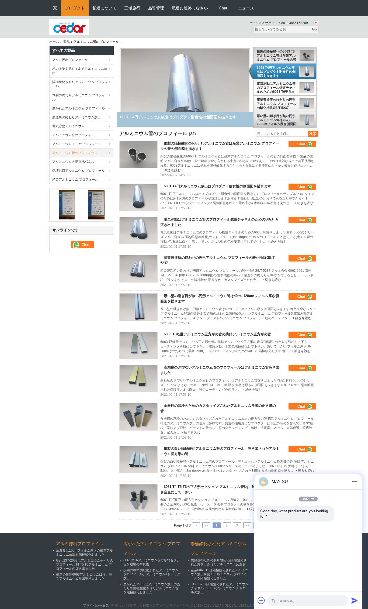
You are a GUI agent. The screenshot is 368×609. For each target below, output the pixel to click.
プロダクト (75, 8)
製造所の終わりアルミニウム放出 (76, 117)
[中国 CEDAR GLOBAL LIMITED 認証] (67, 205)
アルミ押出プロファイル (70, 60)
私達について (104, 8)
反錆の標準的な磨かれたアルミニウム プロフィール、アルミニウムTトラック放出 (151, 574)
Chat (223, 8)
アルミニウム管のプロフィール (75, 153)
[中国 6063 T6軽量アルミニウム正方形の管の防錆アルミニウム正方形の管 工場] (138, 345)
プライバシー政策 (96, 605)
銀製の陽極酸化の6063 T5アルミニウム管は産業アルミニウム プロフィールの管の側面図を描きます (276, 55)
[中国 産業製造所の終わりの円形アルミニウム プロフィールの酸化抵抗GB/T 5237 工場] (138, 269)
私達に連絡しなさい (190, 8)
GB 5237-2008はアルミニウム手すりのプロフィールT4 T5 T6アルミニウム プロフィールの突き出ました (84, 564)
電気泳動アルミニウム (68, 126)
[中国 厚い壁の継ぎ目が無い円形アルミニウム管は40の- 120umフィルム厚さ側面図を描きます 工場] (138, 307)
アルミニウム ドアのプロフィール (77, 144)
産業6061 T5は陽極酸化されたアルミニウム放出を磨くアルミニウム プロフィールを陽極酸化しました (219, 574)
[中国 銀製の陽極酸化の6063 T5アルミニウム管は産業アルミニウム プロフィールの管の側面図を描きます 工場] (138, 154)
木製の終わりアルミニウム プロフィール (80, 97)
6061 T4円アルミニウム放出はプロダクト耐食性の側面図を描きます (276, 72)
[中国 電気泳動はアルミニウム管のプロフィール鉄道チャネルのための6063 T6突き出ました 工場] (138, 230)
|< (196, 525)
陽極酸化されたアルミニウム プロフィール (80, 84)
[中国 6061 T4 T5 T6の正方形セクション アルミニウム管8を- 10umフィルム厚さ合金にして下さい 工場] (138, 498)
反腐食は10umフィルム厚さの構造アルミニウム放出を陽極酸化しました (84, 552)
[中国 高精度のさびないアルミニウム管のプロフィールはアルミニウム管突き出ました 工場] (138, 378)
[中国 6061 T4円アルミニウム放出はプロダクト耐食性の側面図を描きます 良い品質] (185, 95)
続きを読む (173, 170)
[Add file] (261, 600)
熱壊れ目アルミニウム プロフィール (78, 171)
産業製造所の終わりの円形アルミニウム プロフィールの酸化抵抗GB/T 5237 (276, 104)
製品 (66, 42)
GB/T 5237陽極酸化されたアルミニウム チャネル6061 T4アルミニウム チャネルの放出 (219, 588)
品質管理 (156, 8)
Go (314, 29)
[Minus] (354, 482)
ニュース (246, 8)
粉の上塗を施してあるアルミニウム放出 (79, 71)
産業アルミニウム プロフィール (75, 179)
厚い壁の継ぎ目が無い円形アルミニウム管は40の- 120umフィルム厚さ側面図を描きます (276, 120)
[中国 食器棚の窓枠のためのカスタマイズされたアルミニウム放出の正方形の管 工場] (138, 417)
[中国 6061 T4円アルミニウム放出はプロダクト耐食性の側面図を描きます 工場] (138, 197)
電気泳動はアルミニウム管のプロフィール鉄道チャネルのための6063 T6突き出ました (276, 88)
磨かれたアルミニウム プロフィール (78, 108)
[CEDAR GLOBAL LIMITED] (69, 27)
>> (247, 525)
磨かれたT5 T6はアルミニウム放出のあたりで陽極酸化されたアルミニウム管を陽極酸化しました (151, 588)
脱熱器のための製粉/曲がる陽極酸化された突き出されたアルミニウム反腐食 (219, 562)
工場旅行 (132, 8)
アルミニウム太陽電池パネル (73, 162)
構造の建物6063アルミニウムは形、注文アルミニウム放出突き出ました (84, 576)
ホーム (54, 42)
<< (206, 525)
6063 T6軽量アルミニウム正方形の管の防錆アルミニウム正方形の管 (217, 334)
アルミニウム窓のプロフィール (75, 135)
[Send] (354, 600)
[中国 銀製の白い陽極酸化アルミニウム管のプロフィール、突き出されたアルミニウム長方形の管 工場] (138, 459)
